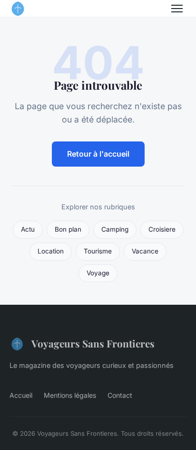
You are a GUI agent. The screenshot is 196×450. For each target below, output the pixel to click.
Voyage (98, 273)
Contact (120, 395)
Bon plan (68, 229)
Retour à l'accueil (98, 154)
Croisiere (162, 229)
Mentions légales (70, 395)
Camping (114, 229)
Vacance (145, 251)
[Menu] (176, 8)
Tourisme (98, 251)
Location (51, 251)
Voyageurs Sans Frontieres (93, 343)
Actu (28, 229)
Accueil (21, 395)
